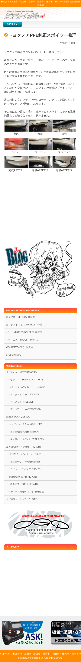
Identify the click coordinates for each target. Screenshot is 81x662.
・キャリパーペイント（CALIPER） (26, 439)
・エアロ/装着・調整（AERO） (24, 431)
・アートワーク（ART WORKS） (25, 409)
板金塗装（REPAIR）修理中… (21, 317)
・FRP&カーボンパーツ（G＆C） (25, 454)
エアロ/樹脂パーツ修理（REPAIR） (24, 446)
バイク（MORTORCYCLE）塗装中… (25, 332)
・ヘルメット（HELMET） (21, 402)
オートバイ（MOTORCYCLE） (22, 372)
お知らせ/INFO (13, 355)
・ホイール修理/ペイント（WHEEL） (26, 491)
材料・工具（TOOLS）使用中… (22, 339)
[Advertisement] (40, 208)
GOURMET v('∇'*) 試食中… (20, 347)
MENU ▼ (12, 24)
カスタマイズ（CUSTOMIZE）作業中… (26, 324)
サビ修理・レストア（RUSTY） (22, 499)
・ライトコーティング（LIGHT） (25, 469)
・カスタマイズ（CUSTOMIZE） (25, 394)
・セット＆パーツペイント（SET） (26, 379)
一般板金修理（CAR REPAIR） (22, 476)
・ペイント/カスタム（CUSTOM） (25, 424)
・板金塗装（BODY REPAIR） (23, 484)
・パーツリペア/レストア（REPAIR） (27, 387)
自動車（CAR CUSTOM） (19, 416)
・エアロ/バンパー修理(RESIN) (24, 461)
